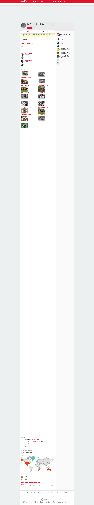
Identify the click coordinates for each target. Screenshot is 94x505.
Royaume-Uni (34, 482)
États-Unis (35, 485)
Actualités (35, 1)
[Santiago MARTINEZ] (23, 25)
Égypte (35, 481)
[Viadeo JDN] (54, 502)
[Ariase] (60, 502)
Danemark (31, 481)
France (42, 481)
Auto (59, 1)
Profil (30, 31)
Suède (39, 482)
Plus (64, 1)
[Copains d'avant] (47, 502)
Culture (48, 1)
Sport (42, 1)
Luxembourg (46, 481)
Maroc (50, 481)
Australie (28, 485)
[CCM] (30, 502)
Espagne (38, 481)
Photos (46, 31)
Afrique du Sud (23, 485)
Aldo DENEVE (27, 56)
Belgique (27, 481)
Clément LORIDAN (28, 53)
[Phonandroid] (69, 502)
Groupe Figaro (46, 496)
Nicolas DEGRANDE (28, 60)
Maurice (39, 485)
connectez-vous (47, 34)
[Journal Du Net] (36, 502)
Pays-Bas (26, 482)
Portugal (30, 482)
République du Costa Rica (25, 486)
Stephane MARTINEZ (65, 55)
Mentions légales (40, 496)
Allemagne (23, 481)
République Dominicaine (49, 485)
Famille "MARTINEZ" (64, 63)
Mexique (42, 485)
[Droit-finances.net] (42, 502)
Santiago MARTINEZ (64, 38)
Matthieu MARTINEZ (64, 52)
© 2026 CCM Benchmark (52, 496)
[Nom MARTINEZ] (58, 60)
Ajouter (30, 27)
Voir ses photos (52, 130)
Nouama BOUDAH (28, 63)
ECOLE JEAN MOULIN (25, 43)
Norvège (22, 482)
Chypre (31, 485)
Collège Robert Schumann (27, 46)
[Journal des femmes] (24, 502)
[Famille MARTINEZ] (58, 63)
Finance (54, 1)
